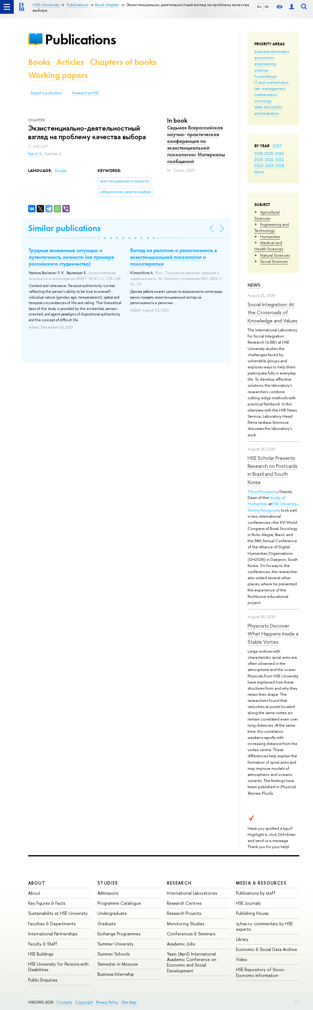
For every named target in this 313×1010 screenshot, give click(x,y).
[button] (99, 238)
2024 (279, 153)
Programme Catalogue (119, 903)
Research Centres (184, 903)
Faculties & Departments (51, 923)
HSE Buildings (40, 954)
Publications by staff (255, 893)
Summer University (116, 944)
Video (241, 959)
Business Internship (116, 974)
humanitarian (265, 76)
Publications (80, 39)
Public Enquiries (42, 980)
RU (259, 7)
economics (264, 57)
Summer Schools (114, 954)
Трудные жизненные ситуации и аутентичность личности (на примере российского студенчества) (71, 257)
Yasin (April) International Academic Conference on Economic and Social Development (191, 962)
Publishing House (252, 913)
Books (39, 62)
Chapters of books (123, 62)
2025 (268, 153)
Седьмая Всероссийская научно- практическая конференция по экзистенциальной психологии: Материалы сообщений (196, 144)
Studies (108, 883)
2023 (258, 159)
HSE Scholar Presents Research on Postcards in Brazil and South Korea (272, 470)
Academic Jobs (181, 944)
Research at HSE (85, 93)
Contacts (64, 1002)
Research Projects (184, 913)
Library (242, 939)
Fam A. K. (35, 153)
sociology (262, 100)
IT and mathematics (271, 82)
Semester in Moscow (118, 964)
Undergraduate (112, 913)
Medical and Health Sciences (268, 246)
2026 (258, 153)
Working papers (58, 75)
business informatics (271, 51)
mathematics (265, 94)
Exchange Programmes (119, 934)
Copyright (84, 1002)
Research (179, 883)
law (257, 88)
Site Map (129, 1002)
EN (267, 7)
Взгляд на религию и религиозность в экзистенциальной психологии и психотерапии (173, 257)
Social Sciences (274, 261)
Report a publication (46, 93)
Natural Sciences (275, 255)
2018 (279, 165)
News (254, 285)
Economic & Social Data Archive (266, 949)
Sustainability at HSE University (58, 913)
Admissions (108, 893)
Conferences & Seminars (191, 934)
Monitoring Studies (185, 923)
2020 (258, 165)
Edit (296, 1001)
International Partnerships (52, 934)
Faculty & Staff (42, 944)
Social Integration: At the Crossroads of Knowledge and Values (272, 312)
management (273, 88)
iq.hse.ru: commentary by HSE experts (264, 926)
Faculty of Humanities (266, 500)
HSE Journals (248, 903)
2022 (269, 159)
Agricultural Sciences (267, 215)
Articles (70, 62)
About (36, 883)
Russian (61, 170)
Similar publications (64, 228)
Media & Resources (261, 883)
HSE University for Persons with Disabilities (58, 966)
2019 (269, 165)
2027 (277, 145)
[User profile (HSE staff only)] (291, 7)
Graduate (107, 923)
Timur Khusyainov (263, 491)
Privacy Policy (107, 1002)
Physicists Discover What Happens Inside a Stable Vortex (273, 633)
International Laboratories (192, 893)
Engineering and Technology (271, 227)
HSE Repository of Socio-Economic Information (260, 972)
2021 (279, 159)
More (259, 171)
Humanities (270, 236)
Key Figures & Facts (46, 903)
